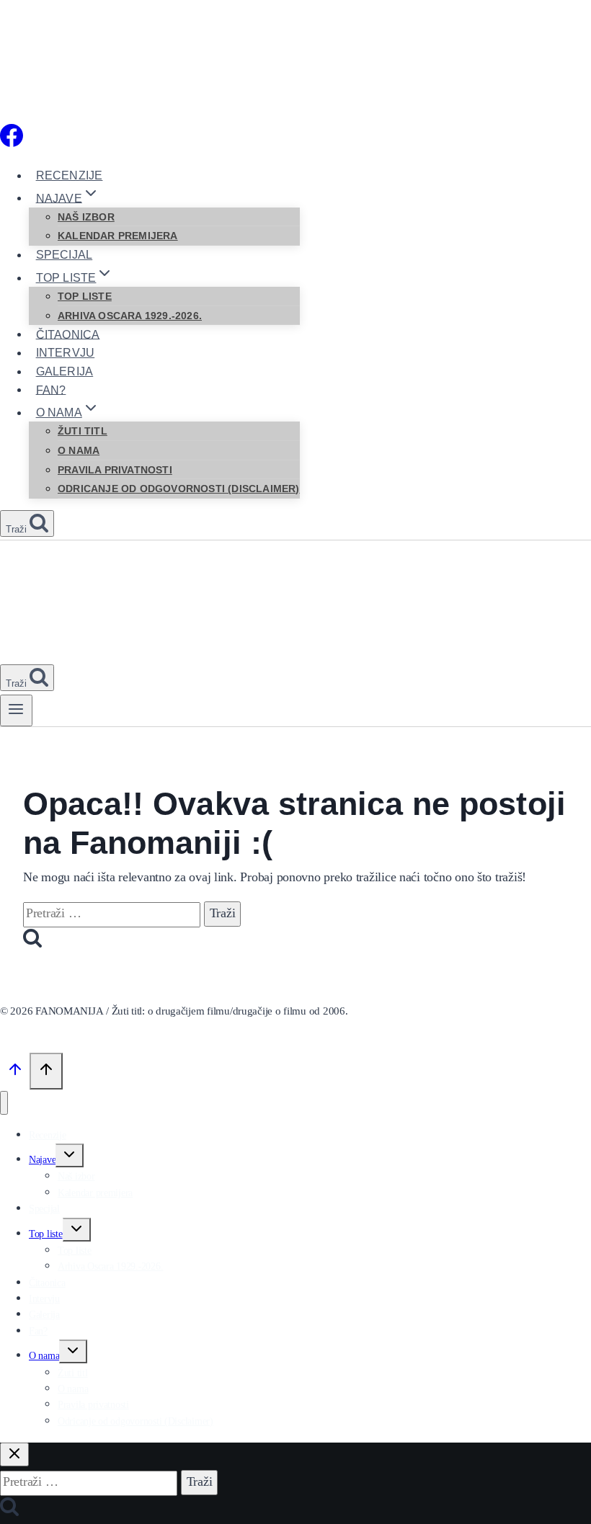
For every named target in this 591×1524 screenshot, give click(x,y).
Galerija (65, 371)
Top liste (85, 296)
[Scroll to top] (15, 1073)
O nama (78, 450)
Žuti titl (82, 431)
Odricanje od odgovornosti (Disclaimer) (179, 488)
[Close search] (14, 1454)
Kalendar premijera (118, 235)
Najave (42, 1160)
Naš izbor (86, 217)
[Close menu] (4, 1103)
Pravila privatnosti (115, 470)
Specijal (64, 255)
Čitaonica (68, 334)
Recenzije (69, 175)
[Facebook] (11, 143)
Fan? (51, 389)
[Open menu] (16, 710)
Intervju (65, 353)
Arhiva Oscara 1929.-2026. (130, 315)
